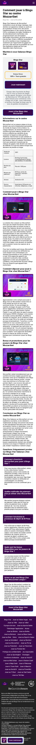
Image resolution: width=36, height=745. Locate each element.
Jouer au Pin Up (26, 643)
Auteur (27, 628)
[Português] (23, 16)
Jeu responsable (28, 652)
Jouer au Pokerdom (10, 646)
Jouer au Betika (24, 631)
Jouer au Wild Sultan (10, 660)
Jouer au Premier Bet (18, 649)
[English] (3, 16)
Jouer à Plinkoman (25, 663)
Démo (15, 637)
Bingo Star (6, 20)
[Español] (18, 16)
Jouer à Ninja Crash (11, 663)
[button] (34, 3)
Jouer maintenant (18, 85)
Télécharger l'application (15, 628)
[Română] (8, 16)
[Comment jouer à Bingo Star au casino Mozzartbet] (4, 3)
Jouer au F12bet (10, 672)
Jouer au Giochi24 (11, 669)
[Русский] (13, 16)
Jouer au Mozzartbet (12, 643)
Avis (30, 620)
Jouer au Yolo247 (26, 658)
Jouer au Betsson (10, 634)
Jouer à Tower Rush (11, 666)
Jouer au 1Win (12, 623)
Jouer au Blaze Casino (24, 634)
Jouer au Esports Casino (26, 637)
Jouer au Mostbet (25, 640)
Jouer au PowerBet (24, 669)
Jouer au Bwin (6, 637)
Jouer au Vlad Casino (24, 672)
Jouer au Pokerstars (25, 646)
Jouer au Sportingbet (14, 655)
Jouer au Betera (12, 631)
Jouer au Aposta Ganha (24, 625)
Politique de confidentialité (12, 652)
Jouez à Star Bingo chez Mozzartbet (18, 112)
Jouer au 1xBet (23, 623)
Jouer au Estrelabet (11, 640)
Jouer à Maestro (25, 666)
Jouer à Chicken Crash (25, 660)
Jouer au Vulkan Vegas (20, 620)
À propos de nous (9, 625)
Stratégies (25, 655)
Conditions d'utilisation (11, 658)
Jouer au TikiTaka (18, 675)
